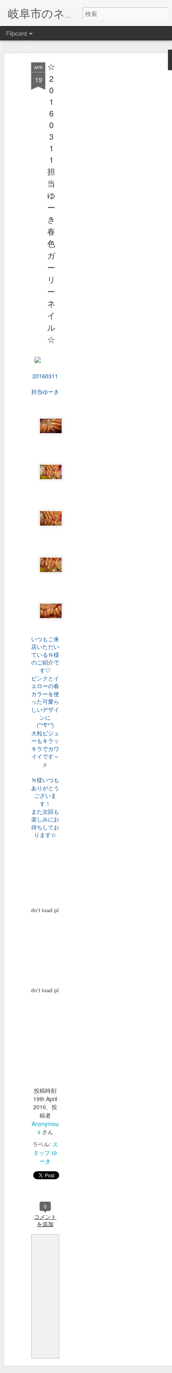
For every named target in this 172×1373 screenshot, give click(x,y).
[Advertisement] (103, 188)
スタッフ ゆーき (45, 1152)
